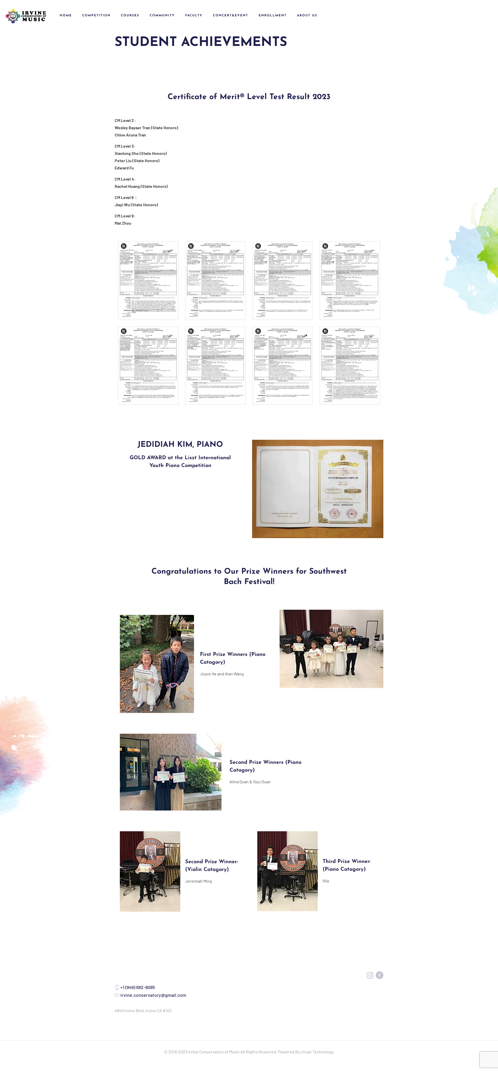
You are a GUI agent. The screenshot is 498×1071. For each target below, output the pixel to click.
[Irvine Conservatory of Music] (26, 15)
